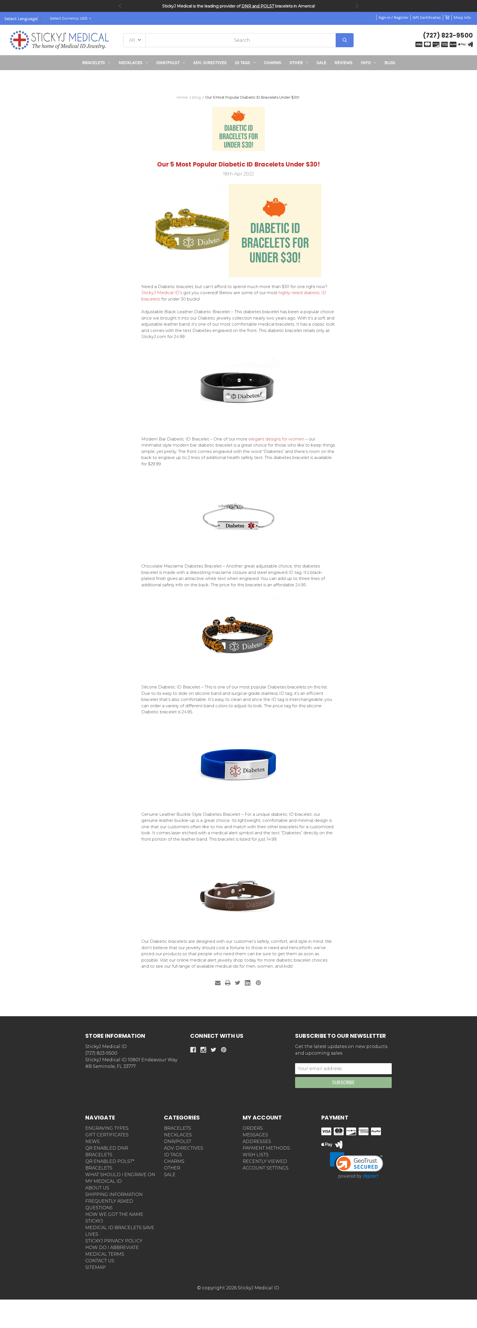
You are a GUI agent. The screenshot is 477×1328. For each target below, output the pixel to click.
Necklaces (130, 62)
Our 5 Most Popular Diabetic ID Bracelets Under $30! (238, 164)
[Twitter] (237, 982)
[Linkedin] (247, 982)
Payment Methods (266, 1148)
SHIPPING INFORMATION (114, 1194)
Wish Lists (256, 1154)
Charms (272, 62)
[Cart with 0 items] (447, 17)
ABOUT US (97, 1187)
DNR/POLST (167, 62)
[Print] (227, 982)
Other (296, 62)
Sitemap (95, 1267)
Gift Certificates (427, 17)
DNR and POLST (258, 6)
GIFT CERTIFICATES (107, 1134)
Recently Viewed (265, 1161)
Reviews (344, 62)
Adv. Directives (210, 62)
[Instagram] (203, 1050)
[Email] (218, 982)
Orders (253, 1128)
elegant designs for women (276, 439)
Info (366, 62)
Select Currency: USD (69, 18)
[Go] (345, 40)
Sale (321, 62)
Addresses (257, 1141)
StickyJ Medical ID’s (161, 292)
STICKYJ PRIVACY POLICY (113, 1240)
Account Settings (265, 1168)
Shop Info (462, 17)
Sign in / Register (393, 17)
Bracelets (93, 62)
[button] (238, 80)
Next (357, 5)
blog (390, 62)
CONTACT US (99, 1260)
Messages (255, 1134)
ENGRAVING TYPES (107, 1128)
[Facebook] (193, 1050)
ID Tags (242, 62)
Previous (120, 5)
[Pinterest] (258, 982)
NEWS (92, 1141)
